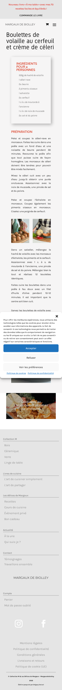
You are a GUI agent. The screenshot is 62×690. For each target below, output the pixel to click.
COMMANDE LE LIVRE (31, 15)
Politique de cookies (16, 373)
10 (44, 416)
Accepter (31, 348)
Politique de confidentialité (41, 373)
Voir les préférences (31, 367)
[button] (57, 316)
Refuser (31, 357)
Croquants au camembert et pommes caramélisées (31, 405)
